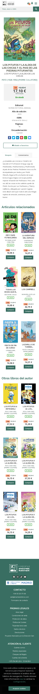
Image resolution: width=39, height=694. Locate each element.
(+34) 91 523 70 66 (19, 594)
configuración (19, 681)
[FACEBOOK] (14, 576)
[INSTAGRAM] (17, 576)
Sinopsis (8, 155)
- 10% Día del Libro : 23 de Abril (19, 661)
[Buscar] (36, 9)
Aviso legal (19, 612)
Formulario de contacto (19, 600)
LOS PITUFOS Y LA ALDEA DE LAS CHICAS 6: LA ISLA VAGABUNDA (10, 462)
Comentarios (23, 155)
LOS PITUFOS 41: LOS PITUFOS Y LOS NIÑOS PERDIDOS (28, 408)
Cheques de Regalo (20, 654)
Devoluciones (19, 632)
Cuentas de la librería (19, 658)
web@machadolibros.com (19, 597)
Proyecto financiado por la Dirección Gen (19, 636)
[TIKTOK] (21, 576)
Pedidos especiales (19, 651)
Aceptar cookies (19, 688)
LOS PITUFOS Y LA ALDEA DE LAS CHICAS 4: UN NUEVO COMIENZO (28, 516)
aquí (22, 679)
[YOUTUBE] (25, 576)
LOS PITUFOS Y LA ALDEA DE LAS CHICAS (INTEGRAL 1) (28, 462)
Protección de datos (19, 619)
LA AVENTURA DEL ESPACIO (28, 236)
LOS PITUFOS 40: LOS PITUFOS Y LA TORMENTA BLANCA (10, 516)
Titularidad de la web (19, 626)
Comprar (10, 257)
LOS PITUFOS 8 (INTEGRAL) (10, 408)
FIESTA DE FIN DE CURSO (10, 346)
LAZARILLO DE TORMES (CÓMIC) (28, 346)
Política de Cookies (19, 622)
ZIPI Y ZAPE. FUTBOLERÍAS (11, 236)
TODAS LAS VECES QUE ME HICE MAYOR (10, 291)
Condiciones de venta (19, 615)
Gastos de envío (19, 629)
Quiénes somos (19, 648)
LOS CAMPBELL (28, 289)
